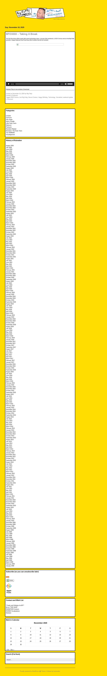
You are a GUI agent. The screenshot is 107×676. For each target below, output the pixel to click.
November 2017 (10, 343)
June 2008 (9, 556)
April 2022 (9, 243)
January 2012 (10, 475)
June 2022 (9, 240)
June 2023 (9, 217)
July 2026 (9, 147)
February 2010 (10, 518)
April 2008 (9, 560)
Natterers (8, 125)
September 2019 (11, 302)
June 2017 (9, 353)
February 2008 (10, 564)
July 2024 (9, 192)
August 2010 (10, 507)
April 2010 (9, 515)
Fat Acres (9, 117)
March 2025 (9, 177)
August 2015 (10, 394)
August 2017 (10, 349)
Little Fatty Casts (11, 123)
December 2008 (10, 545)
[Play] (9, 84)
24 (30, 641)
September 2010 (11, 505)
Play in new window (16, 89)
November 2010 (10, 502)
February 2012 (10, 473)
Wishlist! (8, 613)
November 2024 (10, 185)
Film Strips (9, 119)
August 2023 (10, 213)
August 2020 (10, 281)
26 (50, 641)
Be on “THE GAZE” (12, 607)
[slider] (70, 84)
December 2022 (10, 228)
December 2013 (10, 432)
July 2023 (9, 215)
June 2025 (9, 172)
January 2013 (10, 453)
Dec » (12, 649)
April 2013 (9, 447)
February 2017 (10, 360)
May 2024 (9, 196)
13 (60, 635)
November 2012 (10, 456)
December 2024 (10, 183)
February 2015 (10, 405)
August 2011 (9, 485)
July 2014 (9, 419)
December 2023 (10, 206)
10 (30, 635)
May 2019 (9, 309)
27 (60, 641)
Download (26, 89)
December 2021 (10, 251)
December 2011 (10, 477)
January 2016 (10, 385)
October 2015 (10, 390)
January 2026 (10, 159)
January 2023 (10, 226)
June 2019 (9, 307)
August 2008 (10, 552)
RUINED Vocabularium (13, 611)
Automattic (57, 671)
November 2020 (10, 275)
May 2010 (9, 513)
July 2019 (9, 306)
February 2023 (10, 225)
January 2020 (10, 294)
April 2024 (9, 198)
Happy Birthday (43, 97)
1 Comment (9, 99)
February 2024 (10, 202)
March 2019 (9, 313)
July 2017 (9, 351)
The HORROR (10, 132)
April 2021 (9, 266)
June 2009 (9, 534)
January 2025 (10, 181)
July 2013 (9, 441)
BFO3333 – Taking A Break (21, 34)
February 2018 (10, 338)
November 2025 (10, 162)
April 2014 (9, 424)
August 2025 (10, 168)
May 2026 (9, 151)
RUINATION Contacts (12, 609)
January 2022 (10, 249)
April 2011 (9, 492)
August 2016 (10, 371)
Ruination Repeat (11, 129)
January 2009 (10, 543)
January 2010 (10, 520)
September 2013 (11, 437)
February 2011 (10, 496)
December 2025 (10, 160)
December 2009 (10, 522)
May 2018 (9, 332)
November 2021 (10, 253)
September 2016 (11, 370)
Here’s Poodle (10, 121)
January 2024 (10, 204)
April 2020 (9, 289)
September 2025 (11, 166)
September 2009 (11, 528)
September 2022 (11, 234)
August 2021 (10, 258)
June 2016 (9, 375)
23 (21, 641)
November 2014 (10, 411)
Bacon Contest (33, 97)
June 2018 (9, 330)
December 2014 (10, 409)
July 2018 (9, 328)
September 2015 (11, 392)
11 (40, 635)
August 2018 (10, 326)
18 (40, 638)
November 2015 (10, 388)
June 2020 (9, 285)
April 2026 (9, 153)
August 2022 (10, 236)
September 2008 (11, 551)
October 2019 (10, 300)
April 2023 (9, 221)
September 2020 (11, 279)
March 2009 (9, 539)
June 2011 (9, 488)
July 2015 (9, 396)
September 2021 (11, 257)
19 (50, 638)
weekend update (68, 97)
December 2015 (10, 387)
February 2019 (10, 315)
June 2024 (9, 194)
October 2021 (10, 255)
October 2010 (10, 503)
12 (50, 635)
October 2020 (10, 277)
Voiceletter (59, 97)
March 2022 (9, 245)
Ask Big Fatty (23, 97)
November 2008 (10, 547)
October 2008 (10, 549)
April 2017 (9, 356)
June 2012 (9, 466)
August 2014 (10, 417)
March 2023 (9, 223)
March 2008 (9, 562)
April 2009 (9, 537)
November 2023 (10, 208)
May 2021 (9, 264)
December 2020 (10, 274)
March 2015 (9, 404)
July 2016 (9, 373)
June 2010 (9, 511)
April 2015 (9, 402)
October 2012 (10, 458)
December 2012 (10, 454)
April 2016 (9, 379)
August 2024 (10, 191)
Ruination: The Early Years (14, 131)
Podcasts (15, 95)
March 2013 (9, 449)
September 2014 (11, 415)
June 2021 (9, 262)
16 (21, 638)
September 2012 (11, 460)
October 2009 (10, 526)
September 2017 (11, 347)
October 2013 (10, 436)
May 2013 (9, 445)
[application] (40, 84)
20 (60, 638)
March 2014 (9, 426)
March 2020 (9, 290)
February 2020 (10, 292)
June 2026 (9, 149)
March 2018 (9, 336)
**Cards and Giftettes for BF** (15, 605)
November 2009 (10, 524)
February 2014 (10, 428)
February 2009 (10, 541)
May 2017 (9, 355)
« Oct (7, 649)
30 (21, 644)
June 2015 (9, 398)
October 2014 (10, 413)
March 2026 (9, 155)
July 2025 (9, 170)
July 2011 (9, 486)
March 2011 (9, 494)
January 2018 (10, 339)
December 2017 (10, 341)
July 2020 (9, 283)
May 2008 (9, 558)
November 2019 (10, 298)
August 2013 (10, 439)
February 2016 (10, 383)
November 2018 (10, 321)
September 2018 (11, 324)
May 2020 (9, 287)
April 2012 (9, 469)
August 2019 (10, 304)
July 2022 (9, 238)
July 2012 (9, 464)
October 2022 (10, 232)
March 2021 (9, 268)
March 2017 (9, 358)
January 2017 (10, 362)
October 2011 (10, 481)
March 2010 (9, 517)
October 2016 (10, 368)
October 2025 (10, 164)
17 (30, 638)
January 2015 (10, 407)
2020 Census (15, 97)
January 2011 (10, 498)
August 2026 (10, 145)
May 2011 (9, 490)
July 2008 (9, 554)
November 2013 (10, 434)
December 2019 (10, 296)
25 (40, 641)
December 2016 (10, 364)
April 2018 (9, 334)
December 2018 (10, 319)
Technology (51, 97)
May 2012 (9, 468)
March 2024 (9, 200)
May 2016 (9, 377)
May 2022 (9, 241)
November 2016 (10, 366)
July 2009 (9, 532)
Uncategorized (10, 134)
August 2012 (10, 462)
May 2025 (9, 174)
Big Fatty (29, 93)
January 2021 (10, 272)
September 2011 (11, 483)
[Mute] (66, 84)
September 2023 (11, 211)
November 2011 (10, 479)
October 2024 (10, 187)
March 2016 (9, 381)
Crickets (8, 116)
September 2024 (11, 189)
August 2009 (10, 530)
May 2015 (9, 400)
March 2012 (9, 471)
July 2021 (9, 260)
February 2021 (10, 270)
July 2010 (9, 509)
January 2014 (10, 430)
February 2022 (10, 247)
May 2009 (9, 535)
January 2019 (10, 317)
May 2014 (9, 422)
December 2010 (10, 500)
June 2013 (9, 443)
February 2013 (10, 451)
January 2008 (10, 566)
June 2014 (9, 420)
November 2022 (10, 230)
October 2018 (10, 323)
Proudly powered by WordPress (29, 671)
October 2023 (10, 209)
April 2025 (9, 176)
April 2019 (9, 311)
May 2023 (9, 219)
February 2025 (10, 179)
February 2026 (10, 157)
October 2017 (10, 345)
